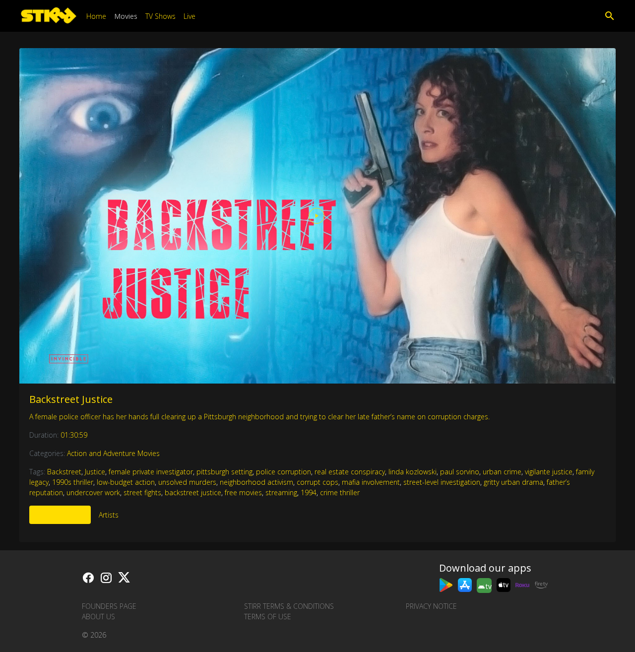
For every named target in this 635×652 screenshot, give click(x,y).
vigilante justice (548, 471)
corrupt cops (317, 482)
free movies (243, 492)
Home (96, 16)
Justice (95, 471)
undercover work (93, 492)
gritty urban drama (513, 482)
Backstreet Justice (71, 399)
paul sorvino (459, 471)
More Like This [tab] (60, 515)
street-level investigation (441, 482)
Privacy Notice (431, 606)
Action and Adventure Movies (113, 453)
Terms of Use (267, 616)
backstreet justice (193, 492)
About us (98, 616)
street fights (142, 492)
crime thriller (340, 492)
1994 (309, 492)
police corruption (283, 471)
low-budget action (126, 482)
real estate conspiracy (350, 471)
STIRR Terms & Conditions (289, 606)
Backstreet (64, 471)
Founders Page (109, 606)
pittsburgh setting (224, 471)
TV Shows (160, 16)
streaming (281, 492)
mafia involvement (371, 482)
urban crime (502, 471)
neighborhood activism (256, 482)
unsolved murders (187, 482)
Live (189, 16)
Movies (125, 16)
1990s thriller (72, 482)
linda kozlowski (412, 471)
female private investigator (151, 471)
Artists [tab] (109, 515)
